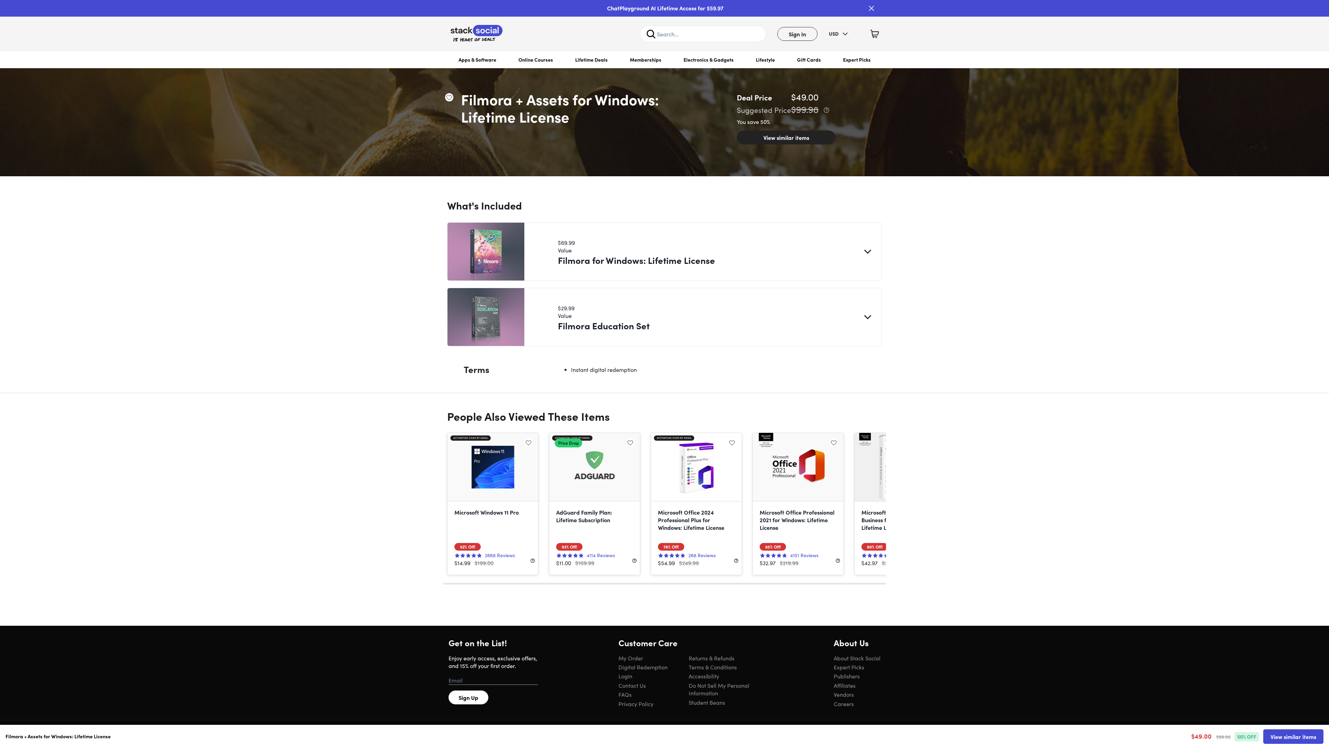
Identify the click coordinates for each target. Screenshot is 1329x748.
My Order (630, 658)
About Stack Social (857, 658)
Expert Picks (857, 59)
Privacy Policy (635, 703)
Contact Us (632, 685)
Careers (844, 703)
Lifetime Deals (591, 59)
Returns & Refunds (711, 658)
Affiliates (845, 685)
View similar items (786, 137)
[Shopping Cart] (874, 33)
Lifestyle (765, 59)
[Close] (871, 8)
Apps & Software (477, 59)
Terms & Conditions (713, 667)
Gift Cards (809, 59)
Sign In (797, 34)
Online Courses (535, 59)
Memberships (645, 59)
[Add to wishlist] (449, 97)
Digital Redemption (643, 667)
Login (625, 676)
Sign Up (468, 697)
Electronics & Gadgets (709, 59)
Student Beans (707, 702)
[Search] (651, 34)
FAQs (625, 694)
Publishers (847, 676)
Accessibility (704, 676)
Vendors (844, 694)
